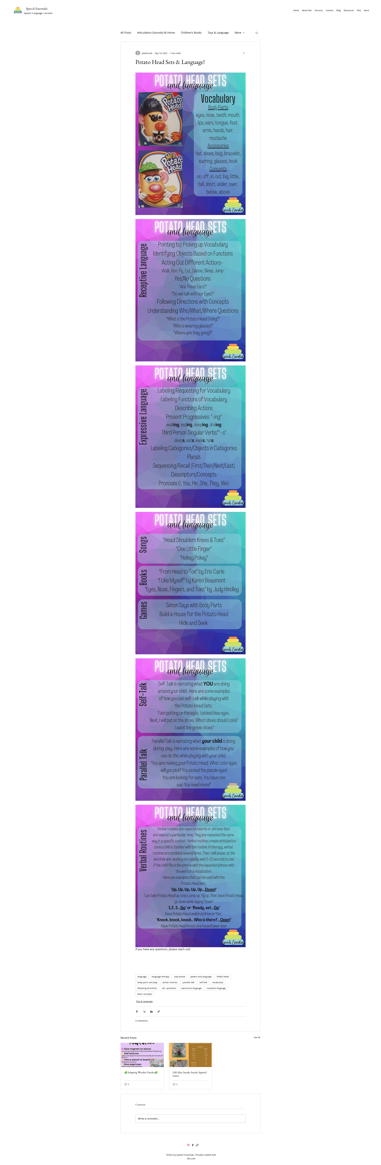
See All (257, 1037)
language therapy (160, 976)
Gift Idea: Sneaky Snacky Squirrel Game (189, 1074)
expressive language (191, 988)
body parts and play (147, 982)
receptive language (216, 988)
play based (179, 976)
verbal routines (170, 982)
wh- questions (169, 988)
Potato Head (223, 976)
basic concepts (144, 994)
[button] (256, 33)
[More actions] (244, 53)
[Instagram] (188, 1145)
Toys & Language (218, 32)
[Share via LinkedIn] (151, 1011)
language (142, 976)
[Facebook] (192, 1145)
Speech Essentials (36, 8)
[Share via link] (158, 1011)
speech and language (201, 976)
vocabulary (217, 982)
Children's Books (191, 32)
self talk (203, 982)
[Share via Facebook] (136, 1011)
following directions (147, 988)
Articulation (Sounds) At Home (156, 32)
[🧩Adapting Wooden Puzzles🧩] (142, 1055)
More (238, 32)
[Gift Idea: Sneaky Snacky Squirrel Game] (190, 1055)
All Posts (126, 32)
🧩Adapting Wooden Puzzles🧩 (141, 1072)
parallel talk (188, 982)
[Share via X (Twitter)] (144, 1011)
